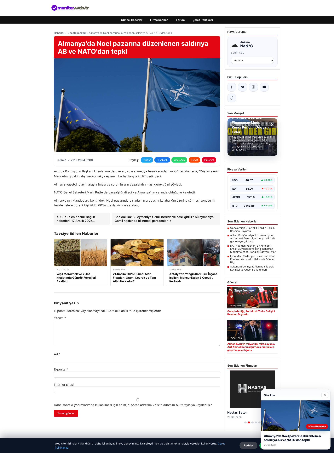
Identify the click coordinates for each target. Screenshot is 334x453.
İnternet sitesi (64, 385)
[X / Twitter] (242, 87)
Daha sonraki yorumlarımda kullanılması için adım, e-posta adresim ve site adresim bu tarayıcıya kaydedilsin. (133, 405)
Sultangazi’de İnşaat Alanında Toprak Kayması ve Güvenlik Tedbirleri (252, 268)
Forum (180, 19)
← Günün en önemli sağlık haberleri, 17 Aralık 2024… (76, 219)
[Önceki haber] (263, 124)
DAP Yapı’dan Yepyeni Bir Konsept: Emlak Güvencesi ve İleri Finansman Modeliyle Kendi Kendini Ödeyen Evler (253, 248)
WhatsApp (179, 159)
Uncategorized (77, 32)
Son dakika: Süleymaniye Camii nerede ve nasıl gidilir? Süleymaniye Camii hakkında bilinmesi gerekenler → (164, 219)
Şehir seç (238, 52)
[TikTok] (231, 98)
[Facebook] (231, 87)
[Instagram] (253, 87)
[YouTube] (264, 87)
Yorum (60, 318)
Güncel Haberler (131, 19)
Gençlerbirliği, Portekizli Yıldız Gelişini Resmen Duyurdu (252, 229)
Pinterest (209, 159)
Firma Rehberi (159, 19)
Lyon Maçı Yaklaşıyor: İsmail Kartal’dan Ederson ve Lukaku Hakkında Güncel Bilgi (252, 259)
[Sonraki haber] (271, 124)
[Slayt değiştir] (245, 422)
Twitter (147, 159)
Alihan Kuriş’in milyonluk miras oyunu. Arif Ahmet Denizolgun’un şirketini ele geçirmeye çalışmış (252, 238)
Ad (57, 354)
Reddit (194, 159)
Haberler (59, 32)
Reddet (248, 445)
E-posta (61, 369)
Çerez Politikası (203, 19)
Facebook (162, 159)
